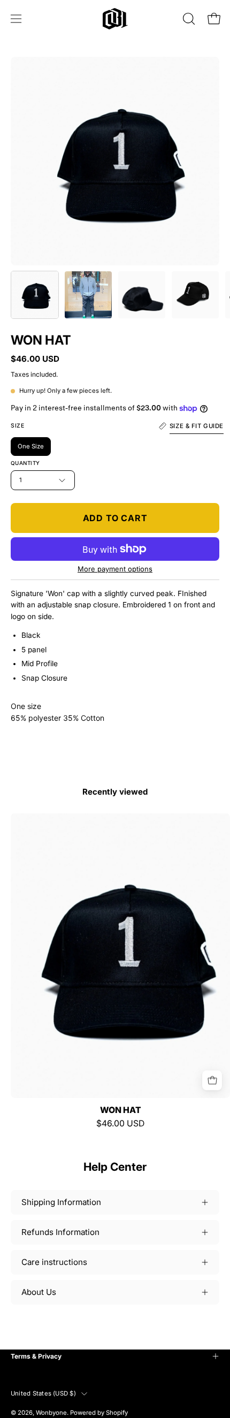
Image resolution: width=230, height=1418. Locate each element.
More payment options (115, 569)
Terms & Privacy (36, 1356)
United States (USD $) (43, 1393)
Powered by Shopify (99, 1412)
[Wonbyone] (115, 18)
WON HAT (120, 1110)
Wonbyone (51, 1412)
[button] (187, 18)
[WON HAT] (35, 295)
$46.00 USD (120, 1123)
